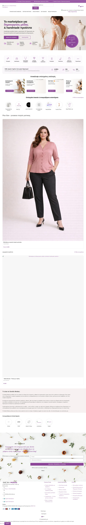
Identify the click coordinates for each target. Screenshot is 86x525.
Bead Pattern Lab (69, 109)
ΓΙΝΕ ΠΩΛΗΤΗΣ (72, 11)
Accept (7, 523)
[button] (3, 183)
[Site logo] (11, 6)
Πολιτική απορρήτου (77, 493)
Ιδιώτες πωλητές (62, 489)
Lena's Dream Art (29, 109)
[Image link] (10, 482)
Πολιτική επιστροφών (77, 491)
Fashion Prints (58, 109)
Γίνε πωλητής (25, 37)
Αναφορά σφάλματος (63, 497)
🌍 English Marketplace (9, 498)
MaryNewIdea (48, 109)
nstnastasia (39, 426)
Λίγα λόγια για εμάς (63, 485)
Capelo (49, 426)
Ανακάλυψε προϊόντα (11, 37)
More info (2, 523)
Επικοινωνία (61, 487)
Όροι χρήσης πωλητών (78, 485)
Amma (8, 426)
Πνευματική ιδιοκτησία (77, 495)
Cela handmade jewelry (39, 110)
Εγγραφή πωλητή (62, 491)
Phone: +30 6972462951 (10, 488)
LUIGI (19, 426)
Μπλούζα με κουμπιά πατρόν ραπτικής (12, 242)
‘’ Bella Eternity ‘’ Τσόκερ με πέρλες (11, 378)
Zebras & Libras (29, 426)
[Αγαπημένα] (76, 6)
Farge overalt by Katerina (8, 110)
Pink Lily (18, 109)
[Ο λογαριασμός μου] (73, 6)
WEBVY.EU (33, 506)
